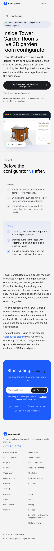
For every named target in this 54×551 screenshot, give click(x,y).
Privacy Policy (31, 399)
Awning (6, 489)
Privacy (31, 504)
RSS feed (32, 483)
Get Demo (39, 390)
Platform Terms (34, 523)
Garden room (9, 478)
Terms (30, 499)
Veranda (6, 468)
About (5, 499)
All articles (32, 473)
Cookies (31, 510)
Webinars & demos (36, 468)
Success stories (35, 457)
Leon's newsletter (35, 478)
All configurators (10, 457)
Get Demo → (8, 504)
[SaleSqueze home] (11, 3)
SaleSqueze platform (14, 336)
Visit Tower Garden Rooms (15, 93)
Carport (6, 483)
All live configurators (13, 16)
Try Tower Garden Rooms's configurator (25, 85)
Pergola (6, 462)
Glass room (8, 473)
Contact (6, 510)
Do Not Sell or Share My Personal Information (38, 516)
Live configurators (35, 462)
